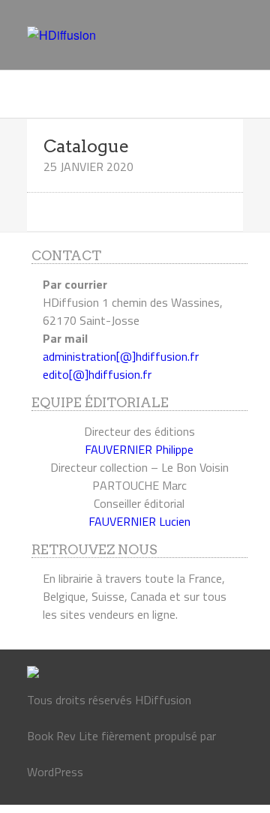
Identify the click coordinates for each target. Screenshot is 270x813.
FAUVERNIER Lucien (139, 521)
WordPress (55, 772)
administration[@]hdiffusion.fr (121, 356)
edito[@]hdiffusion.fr (97, 374)
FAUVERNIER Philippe (139, 449)
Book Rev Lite (62, 736)
